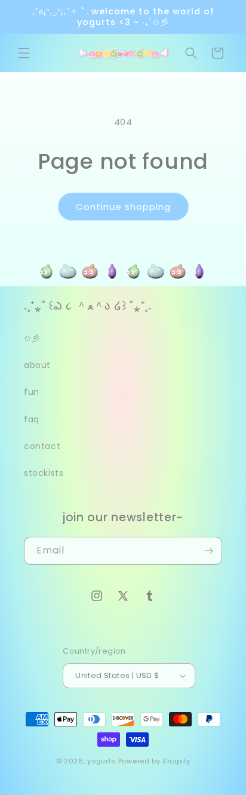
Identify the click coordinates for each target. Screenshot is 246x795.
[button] (24, 53)
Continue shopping (123, 206)
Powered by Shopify (154, 761)
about (37, 365)
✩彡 (32, 338)
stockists (43, 473)
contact (42, 446)
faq (31, 419)
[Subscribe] (208, 551)
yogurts (101, 761)
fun (31, 392)
